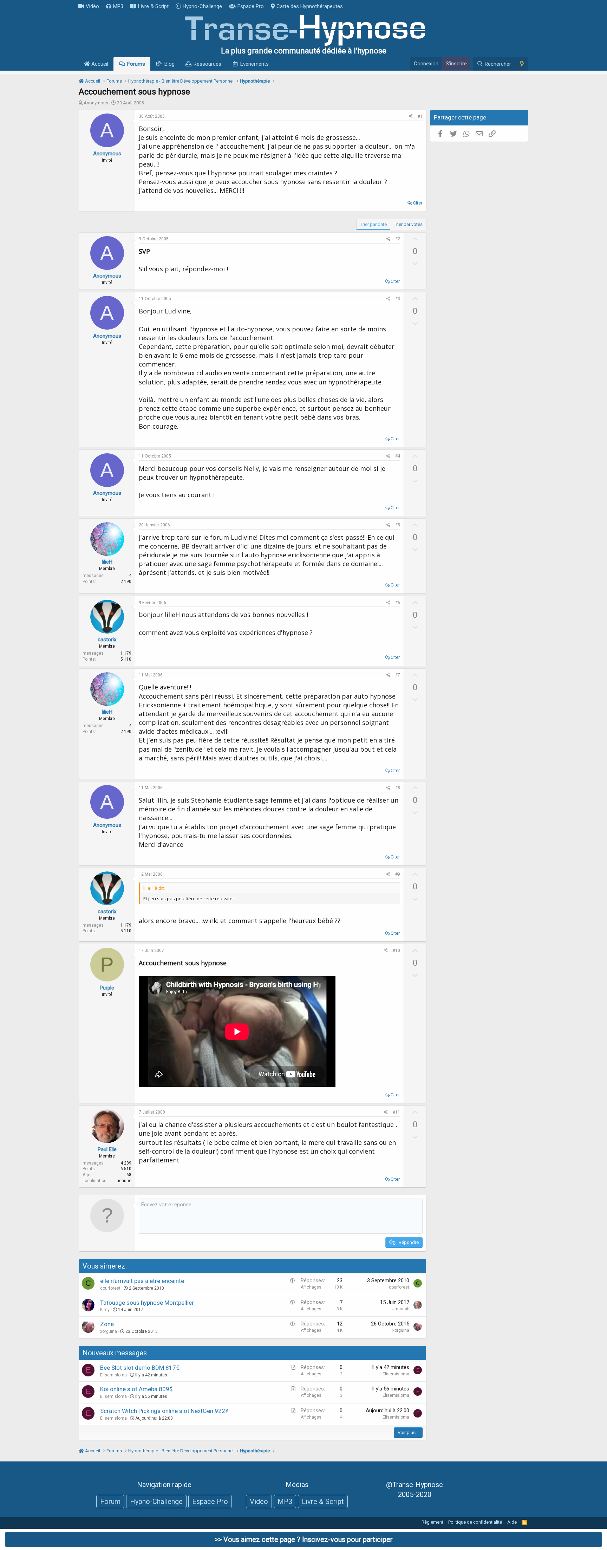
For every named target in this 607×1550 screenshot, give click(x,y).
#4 (397, 456)
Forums (136, 64)
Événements (254, 64)
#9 (397, 874)
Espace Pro (250, 6)
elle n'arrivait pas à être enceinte (142, 1280)
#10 (396, 950)
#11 (396, 1112)
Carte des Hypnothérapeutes (309, 6)
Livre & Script (153, 6)
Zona (107, 1324)
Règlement (432, 1522)
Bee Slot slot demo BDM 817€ (139, 1367)
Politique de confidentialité (475, 1522)
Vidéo (92, 6)
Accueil (99, 64)
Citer (417, 203)
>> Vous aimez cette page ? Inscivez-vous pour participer (304, 1539)
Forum (110, 1501)
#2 (397, 238)
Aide (512, 1522)
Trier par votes (408, 224)
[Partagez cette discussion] (410, 116)
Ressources (207, 64)
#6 (397, 602)
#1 (420, 116)
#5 (397, 525)
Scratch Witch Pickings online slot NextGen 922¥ (164, 1410)
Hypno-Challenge (202, 6)
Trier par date (373, 224)
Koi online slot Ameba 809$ (136, 1389)
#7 (397, 675)
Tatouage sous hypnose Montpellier (147, 1302)
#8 (397, 787)
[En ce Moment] (521, 64)
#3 (397, 298)
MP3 (118, 6)
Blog (169, 64)
